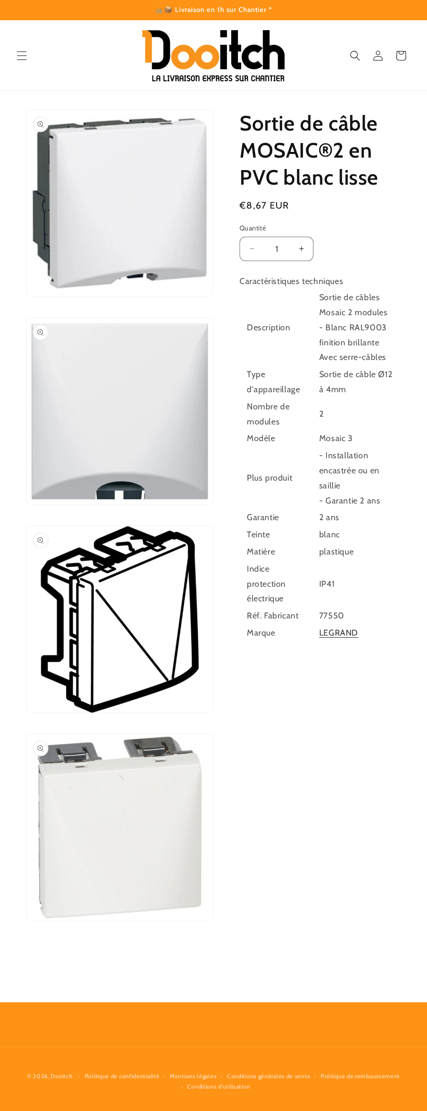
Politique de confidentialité (122, 1076)
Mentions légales (193, 1076)
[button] (21, 55)
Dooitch (61, 1076)
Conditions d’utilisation (218, 1086)
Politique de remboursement (360, 1076)
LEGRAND (338, 633)
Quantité (253, 228)
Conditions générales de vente (268, 1076)
